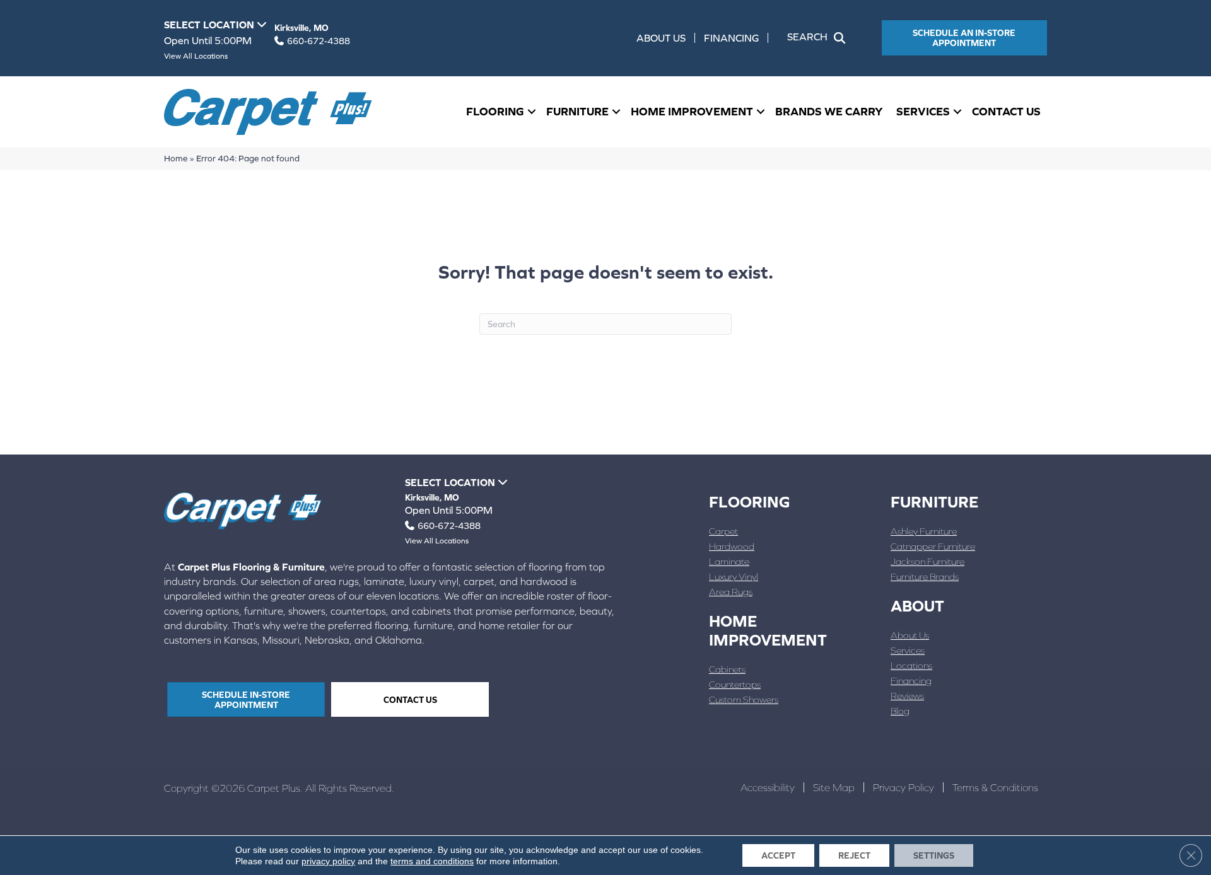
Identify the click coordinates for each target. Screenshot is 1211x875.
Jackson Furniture (927, 561)
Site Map (834, 787)
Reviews (907, 695)
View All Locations (196, 56)
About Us (661, 38)
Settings (933, 855)
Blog (900, 710)
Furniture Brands (925, 576)
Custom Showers (743, 699)
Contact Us (1006, 111)
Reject (854, 855)
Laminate (729, 561)
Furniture (577, 111)
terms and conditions (432, 861)
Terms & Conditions (995, 787)
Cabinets (727, 669)
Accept (778, 855)
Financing (731, 38)
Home (176, 158)
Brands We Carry (829, 111)
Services (923, 111)
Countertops (735, 684)
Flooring (495, 111)
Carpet (723, 531)
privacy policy (328, 861)
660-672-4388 (318, 41)
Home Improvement (692, 111)
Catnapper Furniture (933, 546)
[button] (818, 38)
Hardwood (731, 546)
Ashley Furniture (924, 531)
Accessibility (767, 787)
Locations (911, 665)
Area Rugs (730, 591)
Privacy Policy (903, 787)
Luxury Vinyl (733, 576)
